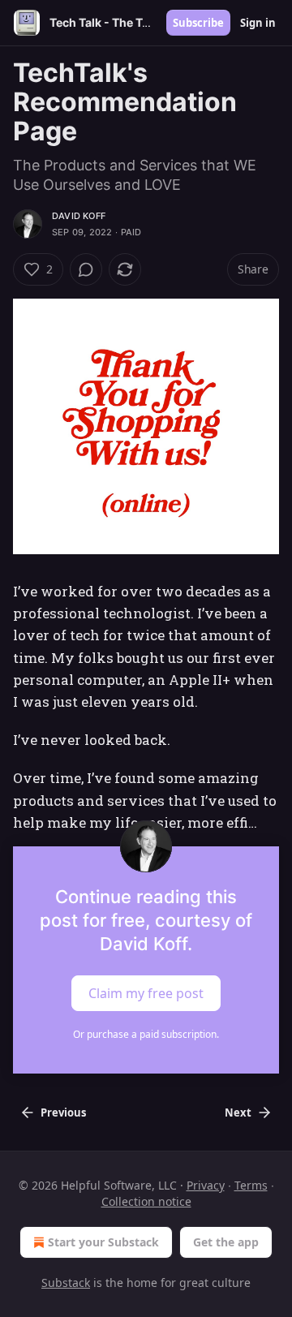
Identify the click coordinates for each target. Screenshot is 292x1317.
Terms (251, 1185)
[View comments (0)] (86, 269)
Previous (63, 1112)
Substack (65, 1282)
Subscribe (198, 22)
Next (238, 1112)
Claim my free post (146, 992)
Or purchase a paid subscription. (146, 1034)
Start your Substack (103, 1242)
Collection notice (146, 1201)
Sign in (258, 22)
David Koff (78, 216)
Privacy (206, 1185)
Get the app (226, 1242)
